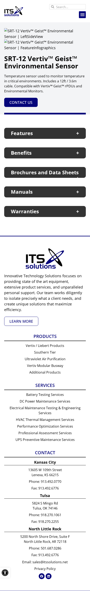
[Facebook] (42, 576)
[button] (82, 14)
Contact (45, 452)
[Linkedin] (48, 576)
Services (45, 385)
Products (45, 336)
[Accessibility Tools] (5, 573)
